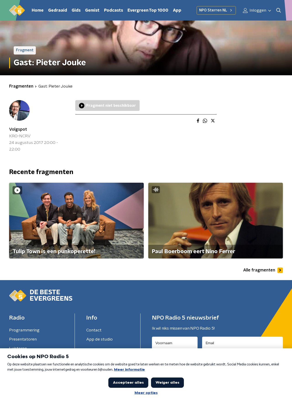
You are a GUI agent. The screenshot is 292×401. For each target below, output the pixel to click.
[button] (278, 10)
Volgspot (18, 130)
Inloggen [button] (257, 10)
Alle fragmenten (259, 270)
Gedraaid (57, 10)
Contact (94, 330)
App (177, 10)
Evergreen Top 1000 (148, 10)
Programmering (24, 330)
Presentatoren (23, 339)
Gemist (92, 10)
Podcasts (113, 10)
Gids (76, 10)
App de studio (99, 339)
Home (38, 10)
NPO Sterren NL (213, 10)
